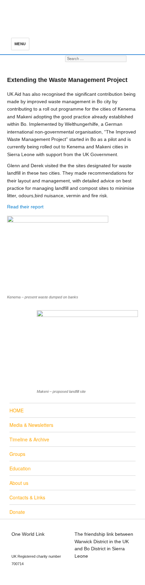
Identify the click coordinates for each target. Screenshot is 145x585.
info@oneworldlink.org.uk (38, 541)
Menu (20, 44)
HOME (16, 410)
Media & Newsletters (31, 424)
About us (18, 482)
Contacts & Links (27, 497)
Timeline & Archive (29, 439)
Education (20, 468)
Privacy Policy (89, 570)
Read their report (25, 206)
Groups (17, 453)
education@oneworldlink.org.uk (45, 548)
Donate (17, 511)
